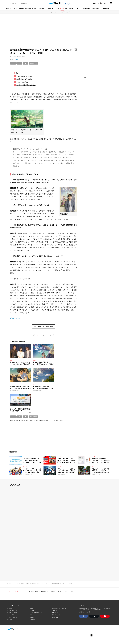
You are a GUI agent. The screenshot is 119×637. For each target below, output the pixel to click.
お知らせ (9, 608)
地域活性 (71, 8)
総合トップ (9, 8)
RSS (31, 615)
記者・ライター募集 (57, 615)
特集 (66, 8)
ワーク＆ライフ (42, 8)
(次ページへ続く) (16, 318)
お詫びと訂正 (55, 617)
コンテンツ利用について (36, 612)
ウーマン (34, 8)
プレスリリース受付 (57, 610)
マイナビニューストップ (13, 583)
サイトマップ (33, 610)
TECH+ (16, 8)
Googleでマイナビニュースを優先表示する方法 (59, 12)
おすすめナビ (95, 8)
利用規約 (32, 608)
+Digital (21, 8)
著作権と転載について (13, 610)
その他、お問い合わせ (13, 617)
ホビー (62, 8)
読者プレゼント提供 (12, 612)
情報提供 (32, 617)
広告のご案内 (10, 615)
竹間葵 (16, 59)
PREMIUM (28, 8)
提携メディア (55, 612)
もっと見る (85, 77)
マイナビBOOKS (104, 8)
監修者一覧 (32, 619)
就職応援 (50, 8)
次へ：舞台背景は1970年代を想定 (43, 326)
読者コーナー (86, 8)
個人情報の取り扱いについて (59, 608)
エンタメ (56, 8)
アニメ (27, 583)
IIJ (77, 8)
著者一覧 (9, 619)
